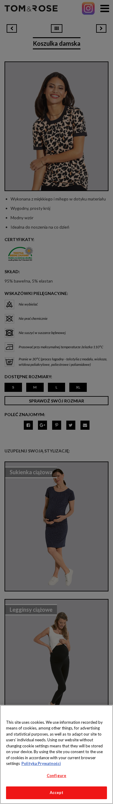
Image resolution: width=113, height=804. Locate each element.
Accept (57, 792)
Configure (56, 775)
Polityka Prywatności (41, 763)
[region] (56, 754)
